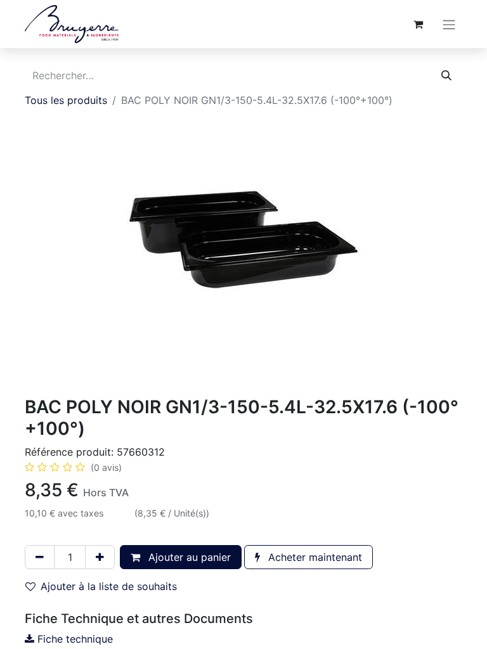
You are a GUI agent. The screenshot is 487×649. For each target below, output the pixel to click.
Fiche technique (73, 639)
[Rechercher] (446, 75)
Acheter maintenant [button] (313, 557)
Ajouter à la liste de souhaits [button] (109, 586)
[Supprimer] (40, 557)
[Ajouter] (100, 557)
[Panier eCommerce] (418, 24)
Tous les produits (66, 100)
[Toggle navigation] (449, 24)
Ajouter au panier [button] (188, 557)
